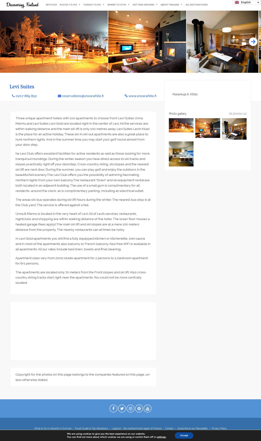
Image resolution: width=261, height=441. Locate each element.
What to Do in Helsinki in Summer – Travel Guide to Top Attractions (71, 428)
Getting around (143, 4)
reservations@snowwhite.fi (83, 96)
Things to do (92, 4)
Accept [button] (184, 435)
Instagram (130, 409)
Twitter (122, 409)
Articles (51, 4)
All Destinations (197, 4)
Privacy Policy (219, 428)
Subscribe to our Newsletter (192, 428)
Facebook (113, 409)
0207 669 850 (26, 96)
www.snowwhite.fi (142, 96)
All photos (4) (238, 113)
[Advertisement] (83, 331)
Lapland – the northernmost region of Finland (136, 428)
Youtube (147, 409)
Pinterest (139, 409)
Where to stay (116, 4)
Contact (169, 428)
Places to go (68, 4)
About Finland (170, 4)
